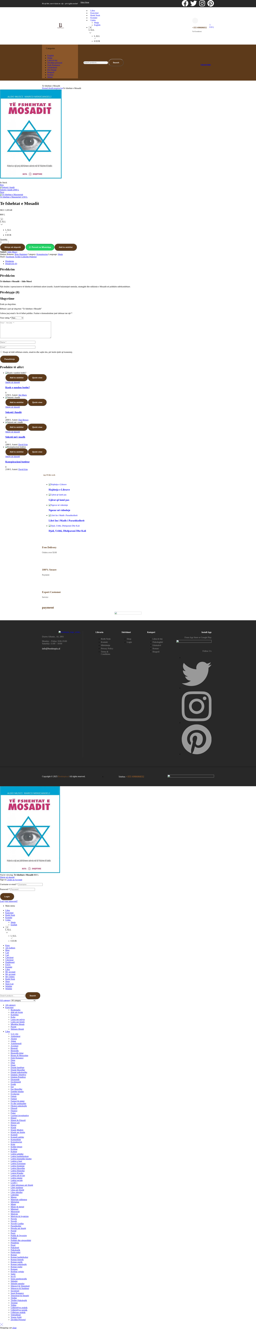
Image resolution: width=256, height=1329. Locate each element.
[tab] (130, 261)
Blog (7, 950)
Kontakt (8, 917)
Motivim (14, 1214)
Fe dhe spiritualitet (18, 1103)
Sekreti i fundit (13, 412)
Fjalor (13, 1113)
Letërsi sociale (17, 1180)
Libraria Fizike (206, 65)
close (14, 1328)
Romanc (14, 1269)
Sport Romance (17, 1293)
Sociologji (15, 1291)
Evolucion (15, 1094)
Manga (14, 1197)
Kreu (7, 945)
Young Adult (16, 1317)
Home (44, 88)
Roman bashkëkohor (19, 1257)
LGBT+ (14, 1183)
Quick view (37, 378)
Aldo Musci (12, 252)
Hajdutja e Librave (59, 489)
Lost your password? (9, 901)
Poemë (13, 1231)
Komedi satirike (17, 1137)
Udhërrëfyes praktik (19, 1307)
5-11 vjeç (14, 1034)
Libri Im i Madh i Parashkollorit (66, 520)
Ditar (13, 1063)
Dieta (13, 1060)
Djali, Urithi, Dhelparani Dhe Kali (67, 530)
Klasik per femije (18, 1132)
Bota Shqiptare (21, 254)
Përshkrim (9, 261)
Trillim (13, 1305)
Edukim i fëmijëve (18, 1075)
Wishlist (8, 986)
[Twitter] (193, 3)
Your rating (5, 318)
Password (5, 889)
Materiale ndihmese (19, 1199)
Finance (14, 1111)
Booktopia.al (63, 776)
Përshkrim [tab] (7, 269)
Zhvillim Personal (18, 1319)
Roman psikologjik (19, 1264)
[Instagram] (202, 3)
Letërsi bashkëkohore (20, 1156)
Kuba (13, 1017)
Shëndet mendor (17, 1283)
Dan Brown (23, 420)
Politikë (14, 1238)
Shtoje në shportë (12, 247)
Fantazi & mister (18, 1101)
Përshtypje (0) (11, 264)
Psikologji (15, 1247)
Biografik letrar (17, 1053)
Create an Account (14, 880)
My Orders (10, 977)
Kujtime (14, 1149)
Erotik (13, 1084)
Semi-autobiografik (19, 1279)
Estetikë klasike (17, 1091)
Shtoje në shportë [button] (12, 382)
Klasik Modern (17, 1130)
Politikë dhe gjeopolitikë (21, 1240)
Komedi (14, 1135)
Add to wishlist (66, 247)
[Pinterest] (210, 3)
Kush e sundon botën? (17, 387)
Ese (12, 1087)
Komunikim (16, 1139)
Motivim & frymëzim (20, 1216)
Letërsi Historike (18, 1171)
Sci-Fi (13, 1276)
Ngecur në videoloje (59, 510)
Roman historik (17, 1259)
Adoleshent (15, 1036)
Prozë (13, 1245)
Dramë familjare (17, 1067)
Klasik (13, 1127)
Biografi (14, 1048)
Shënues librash (17, 1029)
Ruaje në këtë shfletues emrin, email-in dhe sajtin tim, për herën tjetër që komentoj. (38, 352)
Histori (13, 1118)
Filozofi (14, 1108)
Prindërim (15, 1243)
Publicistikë (15, 1252)
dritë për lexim (17, 1012)
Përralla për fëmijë (18, 1228)
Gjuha (8, 920)
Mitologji (14, 1209)
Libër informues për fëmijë (22, 1185)
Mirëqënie (15, 1202)
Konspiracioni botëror (17, 461)
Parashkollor (16, 1226)
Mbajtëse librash (17, 1024)
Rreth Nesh (10, 915)
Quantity (3, 239)
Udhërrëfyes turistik (19, 1310)
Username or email (8, 884)
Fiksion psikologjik (19, 1106)
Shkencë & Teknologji (20, 1286)
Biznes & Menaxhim (19, 1055)
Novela (14, 1219)
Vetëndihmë (16, 1315)
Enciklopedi (16, 1082)
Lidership (15, 1195)
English (14, 925)
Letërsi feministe (18, 1166)
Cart (7, 952)
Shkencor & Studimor (20, 1288)
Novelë (14, 1221)
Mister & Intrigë (17, 1207)
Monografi (15, 1211)
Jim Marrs (22, 395)
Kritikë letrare (16, 1147)
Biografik (15, 1051)
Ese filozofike (16, 1089)
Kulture (14, 1151)
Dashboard (10, 962)
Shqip (60, 254)
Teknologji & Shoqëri (20, 1295)
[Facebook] (185, 3)
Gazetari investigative (20, 1115)
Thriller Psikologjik (19, 1300)
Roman (14, 1255)
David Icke (23, 444)
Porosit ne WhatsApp (41, 247)
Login (7, 896)
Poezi (13, 1233)
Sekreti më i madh (15, 437)
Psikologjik (15, 1250)
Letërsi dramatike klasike (21, 1159)
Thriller (14, 1298)
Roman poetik (17, 1262)
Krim (13, 1144)
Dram (13, 1065)
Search (116, 62)
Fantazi (14, 1099)
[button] (40, 247)
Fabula (13, 1096)
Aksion (14, 1039)
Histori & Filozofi (18, 1120)
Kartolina (15, 1015)
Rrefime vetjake (17, 1271)
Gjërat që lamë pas (59, 499)
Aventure (14, 1046)
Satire (13, 1274)
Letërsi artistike (17, 1154)
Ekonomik (15, 1079)
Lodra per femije (18, 1022)
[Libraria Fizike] (202, 60)
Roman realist (16, 1267)
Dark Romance (17, 1058)
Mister (13, 1204)
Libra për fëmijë (17, 1190)
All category (10, 1005)
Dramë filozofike (18, 1070)
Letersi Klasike (17, 1173)
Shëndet (14, 1281)
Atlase (13, 1041)
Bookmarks (15, 1010)
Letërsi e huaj (16, 1161)
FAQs (7, 965)
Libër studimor (17, 1187)
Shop (7, 981)
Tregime (14, 1303)
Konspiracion (57, 88)
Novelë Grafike (17, 1223)
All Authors (10, 948)
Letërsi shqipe (16, 1178)
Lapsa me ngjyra (18, 1019)
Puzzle (13, 1027)
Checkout (9, 957)
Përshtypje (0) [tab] (9, 292)
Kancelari (9, 913)
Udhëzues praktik (18, 1312)
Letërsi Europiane (18, 1163)
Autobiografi (16, 1043)
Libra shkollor (17, 1192)
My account (10, 972)
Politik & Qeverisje (19, 1235)
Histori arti (15, 1123)
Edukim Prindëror (18, 1077)
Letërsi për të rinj (18, 1175)
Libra (49, 88)
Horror (13, 1125)
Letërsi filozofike (18, 1168)
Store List (9, 984)
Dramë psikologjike (19, 1072)
